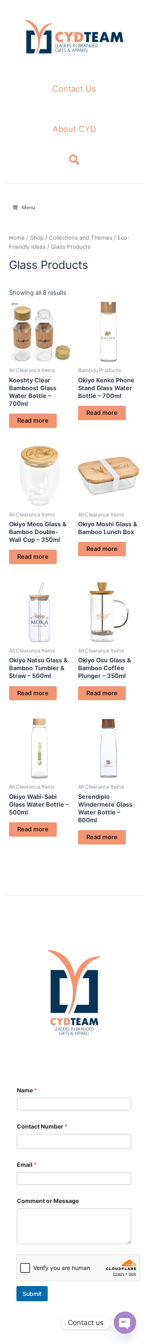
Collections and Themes (80, 237)
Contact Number (42, 1126)
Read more (33, 420)
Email (27, 1164)
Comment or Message (48, 1200)
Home (17, 237)
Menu (28, 207)
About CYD (74, 129)
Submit (32, 1293)
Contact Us (74, 89)
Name (27, 1090)
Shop (37, 237)
